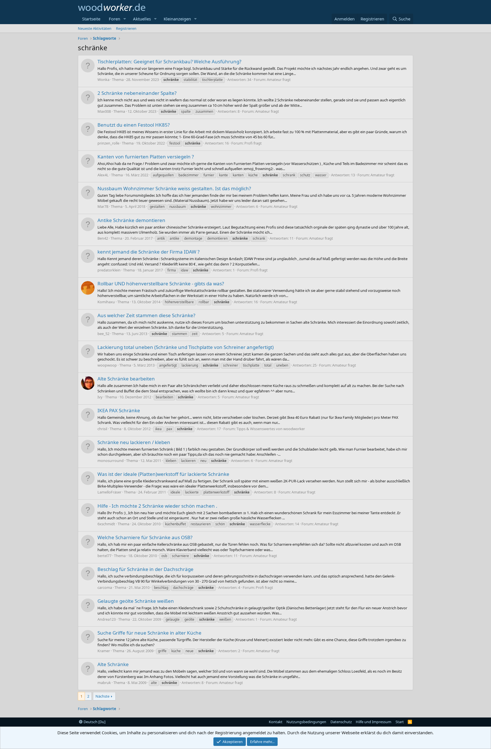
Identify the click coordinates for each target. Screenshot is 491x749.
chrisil (102, 428)
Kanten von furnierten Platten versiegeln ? (145, 156)
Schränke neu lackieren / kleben (133, 442)
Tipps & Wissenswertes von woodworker (270, 428)
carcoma (104, 587)
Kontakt (275, 721)
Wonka (103, 79)
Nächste (102, 696)
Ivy (100, 396)
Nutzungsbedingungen (306, 721)
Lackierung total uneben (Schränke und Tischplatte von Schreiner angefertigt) (185, 347)
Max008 (104, 111)
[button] (125, 19)
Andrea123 (106, 619)
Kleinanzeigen (177, 19)
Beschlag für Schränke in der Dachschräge (145, 569)
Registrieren (126, 28)
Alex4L (103, 174)
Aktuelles (142, 19)
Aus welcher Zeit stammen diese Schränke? (146, 315)
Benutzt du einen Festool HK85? (133, 125)
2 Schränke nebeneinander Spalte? (136, 93)
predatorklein (108, 270)
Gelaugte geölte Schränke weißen (135, 601)
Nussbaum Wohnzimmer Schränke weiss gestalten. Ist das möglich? (174, 188)
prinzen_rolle (108, 143)
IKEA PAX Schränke (118, 410)
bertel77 (104, 555)
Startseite (91, 19)
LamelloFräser (109, 492)
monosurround (110, 460)
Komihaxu (106, 301)
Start (400, 721)
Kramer (103, 650)
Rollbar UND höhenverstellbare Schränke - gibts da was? (160, 283)
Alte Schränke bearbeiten (126, 378)
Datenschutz (341, 721)
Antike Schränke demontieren (131, 220)
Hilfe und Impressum (373, 721)
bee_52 (103, 333)
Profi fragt (253, 143)
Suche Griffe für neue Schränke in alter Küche (149, 632)
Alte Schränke (113, 664)
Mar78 (102, 206)
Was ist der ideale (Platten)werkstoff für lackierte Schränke (163, 474)
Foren (114, 19)
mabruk (104, 682)
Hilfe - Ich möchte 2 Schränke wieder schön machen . (157, 506)
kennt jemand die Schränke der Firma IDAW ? (148, 251)
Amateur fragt (279, 79)
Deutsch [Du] (94, 721)
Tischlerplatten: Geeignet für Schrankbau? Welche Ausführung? (169, 61)
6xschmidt (106, 523)
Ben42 (102, 238)
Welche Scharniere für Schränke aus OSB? (144, 537)
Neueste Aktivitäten (94, 28)
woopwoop (107, 365)
